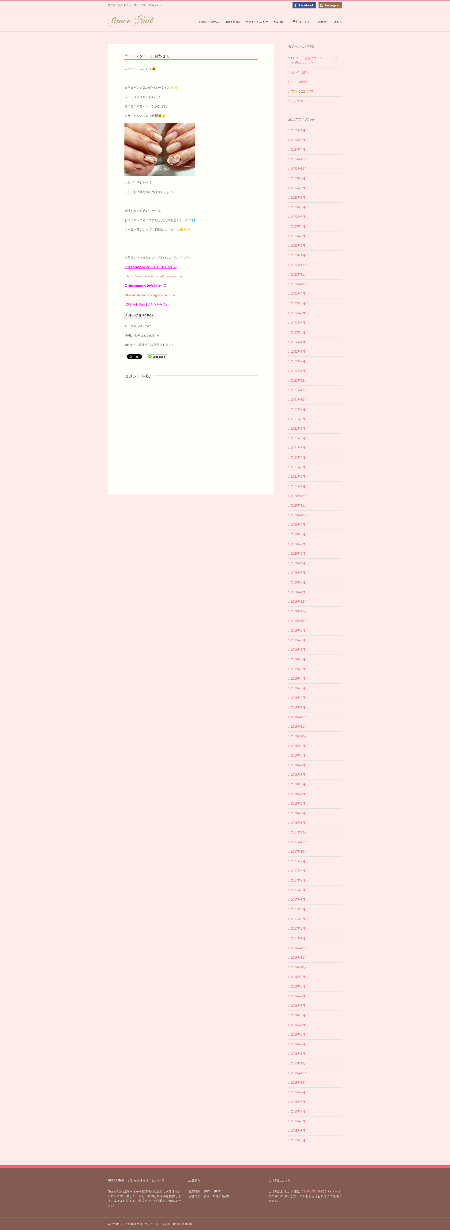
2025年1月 (298, 130)
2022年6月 (298, 323)
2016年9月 (298, 977)
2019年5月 (298, 669)
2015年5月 (298, 1130)
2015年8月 (298, 1102)
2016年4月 (298, 1025)
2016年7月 (298, 996)
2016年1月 (298, 1054)
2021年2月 (298, 476)
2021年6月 (298, 438)
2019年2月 (298, 698)
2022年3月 (298, 351)
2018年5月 (298, 784)
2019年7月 (298, 649)
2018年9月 (298, 746)
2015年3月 (298, 1140)
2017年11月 (299, 842)
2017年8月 (298, 871)
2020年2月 (298, 582)
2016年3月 (298, 1034)
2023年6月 (298, 207)
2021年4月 (298, 457)
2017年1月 (298, 938)
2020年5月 (298, 553)
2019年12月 (299, 601)
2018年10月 (299, 736)
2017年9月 (298, 861)
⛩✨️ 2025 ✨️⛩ (302, 91)
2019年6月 (298, 659)
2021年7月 (298, 428)
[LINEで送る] (157, 356)
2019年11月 (299, 611)
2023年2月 (298, 245)
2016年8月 (298, 986)
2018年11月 (299, 726)
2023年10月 (299, 168)
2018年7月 (298, 765)
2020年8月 (298, 534)
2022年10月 (299, 284)
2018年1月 (298, 823)
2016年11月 (299, 957)
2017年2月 (298, 928)
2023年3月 (298, 236)
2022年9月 (298, 293)
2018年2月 (298, 813)
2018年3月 (298, 803)
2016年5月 (298, 1015)
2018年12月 (299, 717)
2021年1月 (298, 486)
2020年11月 (299, 505)
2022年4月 (298, 342)
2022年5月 (298, 332)
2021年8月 (298, 419)
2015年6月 (298, 1121)
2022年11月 (299, 274)
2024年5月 (298, 140)
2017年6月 (298, 890)
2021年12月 (299, 380)
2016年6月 (298, 1005)
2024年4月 (298, 149)
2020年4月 (298, 563)
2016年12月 (299, 948)
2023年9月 (298, 178)
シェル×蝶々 (299, 82)
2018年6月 (298, 774)
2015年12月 (299, 1063)
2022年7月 (298, 313)
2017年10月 (299, 851)
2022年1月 (298, 371)
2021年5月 (298, 448)
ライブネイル (300, 101)
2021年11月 (299, 390)
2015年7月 (298, 1111)
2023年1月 (298, 255)
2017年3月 (298, 919)
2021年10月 (299, 399)
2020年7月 (298, 544)
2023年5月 (298, 217)
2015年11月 (299, 1073)
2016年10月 (299, 967)
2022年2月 (298, 361)
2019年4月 (298, 678)
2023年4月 (298, 226)
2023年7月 (298, 197)
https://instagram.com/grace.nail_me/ (149, 295)
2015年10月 (299, 1082)
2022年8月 (298, 303)
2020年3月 (298, 573)
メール (336, 1191)
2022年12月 (299, 265)
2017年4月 (298, 909)
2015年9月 (298, 1092)
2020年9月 (298, 524)
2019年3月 (298, 688)
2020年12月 (299, 496)
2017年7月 (298, 880)
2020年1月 (298, 592)
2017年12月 (299, 832)
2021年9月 (298, 409)
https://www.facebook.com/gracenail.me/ (154, 276)
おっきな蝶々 (300, 72)
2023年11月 (299, 159)
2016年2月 (298, 1044)
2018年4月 (298, 794)
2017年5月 (298, 899)
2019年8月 (298, 640)
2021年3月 (298, 467)
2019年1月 (298, 707)
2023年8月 (298, 188)
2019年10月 (299, 621)
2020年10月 (299, 515)
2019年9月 (298, 630)
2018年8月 (298, 755)
